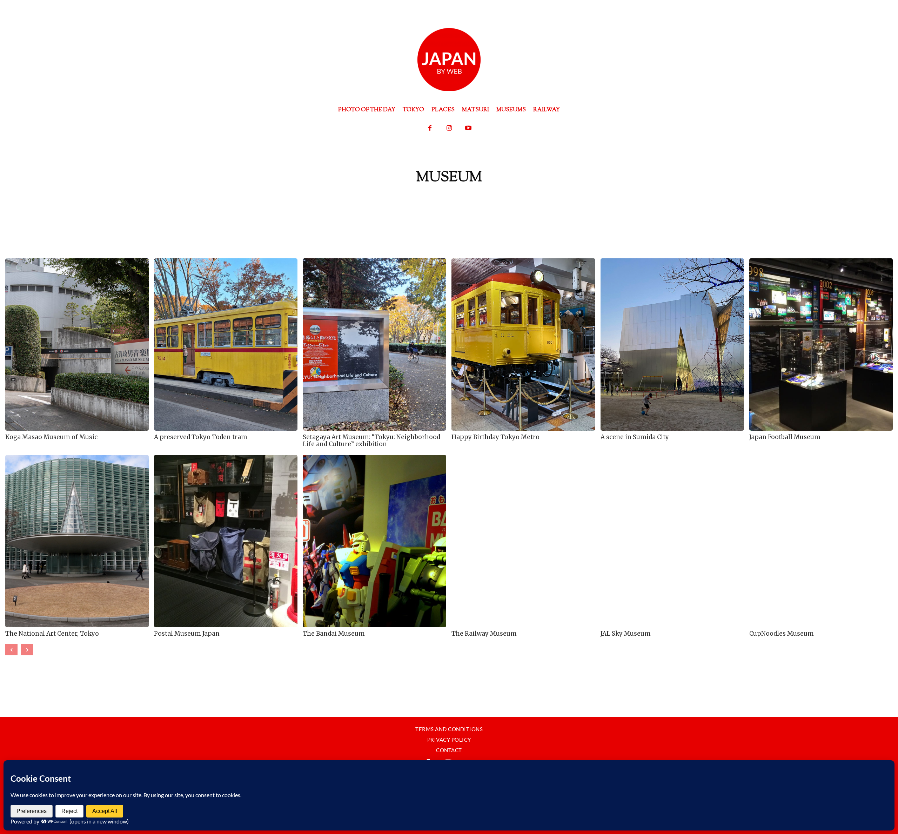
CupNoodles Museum (781, 633)
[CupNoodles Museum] (821, 541)
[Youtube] (468, 128)
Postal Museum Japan (187, 633)
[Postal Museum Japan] (225, 541)
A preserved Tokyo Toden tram (200, 437)
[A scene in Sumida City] (672, 344)
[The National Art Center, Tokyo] (77, 541)
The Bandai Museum (334, 633)
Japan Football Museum (784, 437)
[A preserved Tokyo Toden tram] (225, 344)
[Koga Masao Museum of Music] (77, 344)
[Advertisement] (449, 211)
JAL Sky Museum (626, 633)
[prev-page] (11, 649)
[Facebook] (430, 128)
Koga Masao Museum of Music (51, 437)
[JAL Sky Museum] (672, 541)
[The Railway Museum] (523, 541)
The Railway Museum (484, 633)
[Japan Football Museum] (821, 344)
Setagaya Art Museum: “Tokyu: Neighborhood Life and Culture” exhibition (371, 440)
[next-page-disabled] (27, 649)
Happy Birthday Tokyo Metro (495, 437)
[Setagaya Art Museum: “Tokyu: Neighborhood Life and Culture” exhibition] (374, 344)
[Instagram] (449, 128)
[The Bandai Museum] (374, 541)
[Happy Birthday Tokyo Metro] (523, 344)
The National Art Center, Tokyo (52, 633)
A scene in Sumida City (635, 437)
